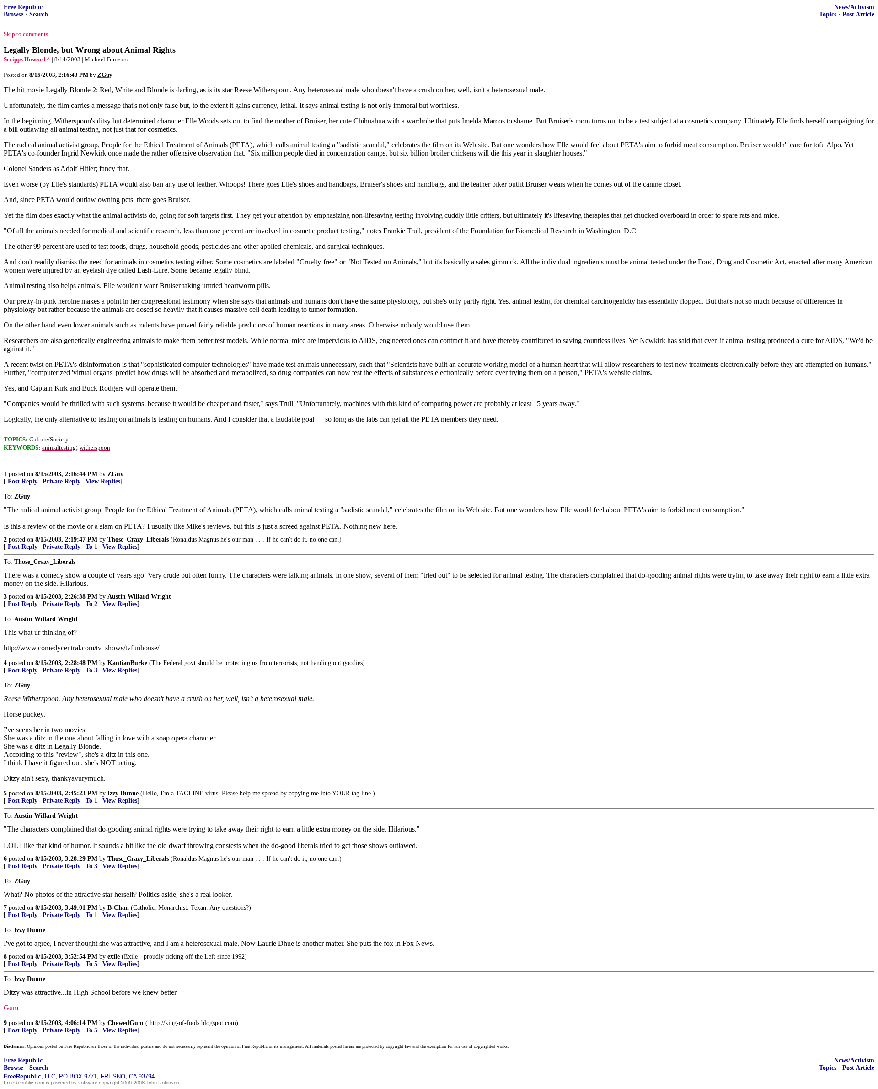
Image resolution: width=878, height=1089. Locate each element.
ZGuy (115, 474)
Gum (11, 1008)
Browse (13, 14)
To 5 (91, 963)
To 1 (91, 546)
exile (113, 956)
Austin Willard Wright (139, 596)
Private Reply (61, 481)
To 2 (91, 604)
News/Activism (854, 7)
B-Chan (118, 907)
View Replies (103, 481)
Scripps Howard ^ (27, 59)
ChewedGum (125, 1022)
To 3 (91, 670)
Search (38, 14)
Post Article (858, 14)
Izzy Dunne (123, 793)
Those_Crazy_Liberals (138, 539)
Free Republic (23, 7)
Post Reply (22, 481)
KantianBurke (127, 663)
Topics (827, 14)
